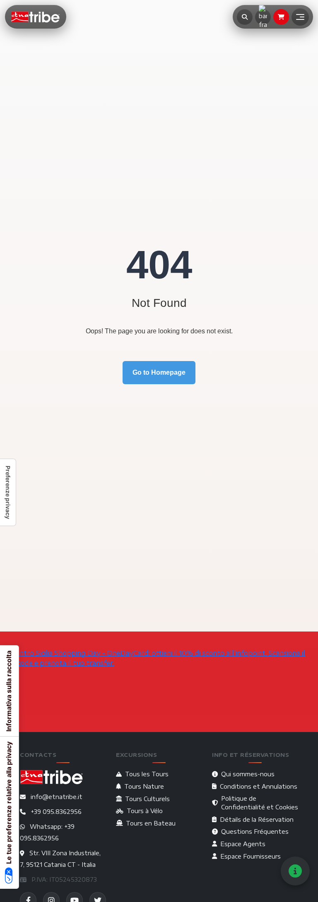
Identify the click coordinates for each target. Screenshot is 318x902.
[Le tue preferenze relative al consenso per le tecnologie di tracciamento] (8, 492)
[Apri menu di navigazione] (300, 17)
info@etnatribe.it (56, 796)
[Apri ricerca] (245, 17)
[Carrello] (281, 17)
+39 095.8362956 (56, 811)
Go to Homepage (159, 372)
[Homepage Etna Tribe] (35, 17)
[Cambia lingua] (263, 17)
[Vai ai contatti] (295, 871)
